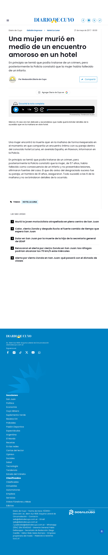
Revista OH (11, 418)
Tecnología (12, 466)
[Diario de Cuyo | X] (94, 20)
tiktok (20, 352)
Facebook (7, 352)
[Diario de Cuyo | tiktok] (100, 20)
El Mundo (10, 438)
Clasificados (12, 481)
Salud (9, 462)
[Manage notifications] (102, 531)
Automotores (13, 489)
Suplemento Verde (16, 414)
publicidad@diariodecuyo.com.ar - (30, 524)
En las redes (12, 446)
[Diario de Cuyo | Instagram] (89, 20)
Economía (11, 407)
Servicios (10, 497)
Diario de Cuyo (15, 30)
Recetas (10, 442)
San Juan (11, 399)
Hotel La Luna (30, 202)
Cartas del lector (15, 450)
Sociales (10, 458)
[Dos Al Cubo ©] (82, 514)
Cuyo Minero (12, 411)
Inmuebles (11, 485)
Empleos (10, 493)
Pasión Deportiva (15, 426)
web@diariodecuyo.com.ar (25, 519)
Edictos (10, 505)
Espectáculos (13, 430)
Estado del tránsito (16, 474)
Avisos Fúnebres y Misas (18, 501)
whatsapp (39, 352)
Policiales (11, 422)
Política (10, 403)
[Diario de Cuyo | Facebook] (83, 20)
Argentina (11, 434)
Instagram (14, 352)
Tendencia (11, 470)
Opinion (10, 454)
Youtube (33, 352)
